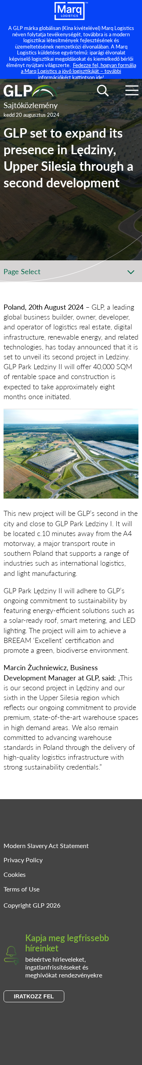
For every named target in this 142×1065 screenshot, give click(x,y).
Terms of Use (21, 888)
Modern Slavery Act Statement (46, 845)
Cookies (15, 874)
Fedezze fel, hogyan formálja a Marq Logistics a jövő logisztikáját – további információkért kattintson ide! (78, 71)
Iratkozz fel (34, 996)
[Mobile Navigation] (131, 91)
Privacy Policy (23, 859)
